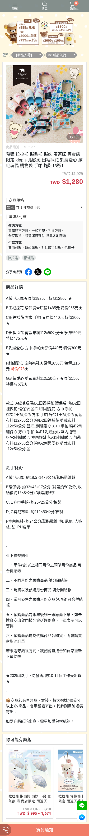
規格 (10, 207)
